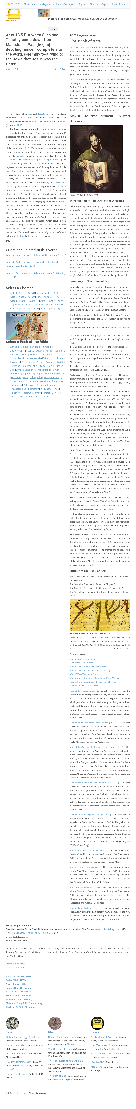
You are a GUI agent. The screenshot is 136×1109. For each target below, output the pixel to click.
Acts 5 (48, 293)
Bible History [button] (118, 4)
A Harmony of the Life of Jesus (107, 1053)
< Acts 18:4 (12, 69)
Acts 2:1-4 (75, 47)
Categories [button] (46, 4)
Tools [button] (93, 4)
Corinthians (11, 159)
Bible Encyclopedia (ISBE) (19, 976)
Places (70, 1044)
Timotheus (43, 113)
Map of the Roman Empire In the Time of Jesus (93, 681)
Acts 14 (24, 300)
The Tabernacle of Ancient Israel (65, 1060)
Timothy (33, 121)
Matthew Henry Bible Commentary (24, 1003)
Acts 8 (22, 297)
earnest (30, 201)
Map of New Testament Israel (84, 659)
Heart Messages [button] (65, 4)
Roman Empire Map (58, 1037)
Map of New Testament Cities (84, 674)
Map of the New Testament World (87, 850)
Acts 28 (54, 308)
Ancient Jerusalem (16, 1045)
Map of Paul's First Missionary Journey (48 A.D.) (94, 722)
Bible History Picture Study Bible (29, 933)
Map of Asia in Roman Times (84, 685)
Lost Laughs (97, 1062)
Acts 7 (13, 297)
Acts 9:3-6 (75, 79)
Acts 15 (34, 300)
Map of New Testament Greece (85, 887)
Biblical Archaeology (16, 1037)
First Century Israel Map (18, 1062)
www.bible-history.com (107, 929)
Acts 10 (40, 297)
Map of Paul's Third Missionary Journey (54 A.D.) (94, 782)
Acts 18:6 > (60, 69)
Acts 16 (44, 300)
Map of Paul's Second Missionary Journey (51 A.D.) (96, 747)
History (95, 1032)
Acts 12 (61, 297)
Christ (21, 236)
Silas (29, 113)
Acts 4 (39, 293)
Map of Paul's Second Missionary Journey (90, 670)
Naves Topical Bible (16, 984)
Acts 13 (14, 300)
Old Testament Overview (104, 1037)
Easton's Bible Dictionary (19, 991)
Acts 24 (14, 308)
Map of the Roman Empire (82, 662)
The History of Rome (59, 1049)
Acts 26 (34, 308)
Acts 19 (18, 304)
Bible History (20, 1093)
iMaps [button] (103, 4)
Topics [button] (82, 4)
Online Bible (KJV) (16, 980)
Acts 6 (57, 293)
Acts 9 (31, 297)
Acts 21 (39, 304)
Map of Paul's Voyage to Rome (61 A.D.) (90, 814)
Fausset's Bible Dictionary (19, 999)
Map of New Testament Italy (84, 908)
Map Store (96, 1066)
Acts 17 (54, 300)
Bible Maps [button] (30, 4)
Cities (15, 1069)
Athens (63, 121)
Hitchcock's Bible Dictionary (20, 1007)
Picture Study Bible (16, 1053)
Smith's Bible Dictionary (18, 988)
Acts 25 (24, 308)
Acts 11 (50, 297)
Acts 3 (31, 293)
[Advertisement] (36, 89)
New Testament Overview (105, 1045)
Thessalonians (29, 159)
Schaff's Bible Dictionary (18, 995)
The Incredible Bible (16, 1074)
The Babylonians (57, 1075)
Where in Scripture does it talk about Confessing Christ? (36, 255)
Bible (51, 1032)
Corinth (57, 182)
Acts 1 (13, 293)
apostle (20, 156)
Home (9, 1032)
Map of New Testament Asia (85, 867)
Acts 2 (22, 293)
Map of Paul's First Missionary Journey (89, 666)
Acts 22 (49, 304)
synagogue (58, 175)
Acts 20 (29, 304)
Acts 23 (59, 304)
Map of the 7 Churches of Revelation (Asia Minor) (94, 678)
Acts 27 (44, 308)
